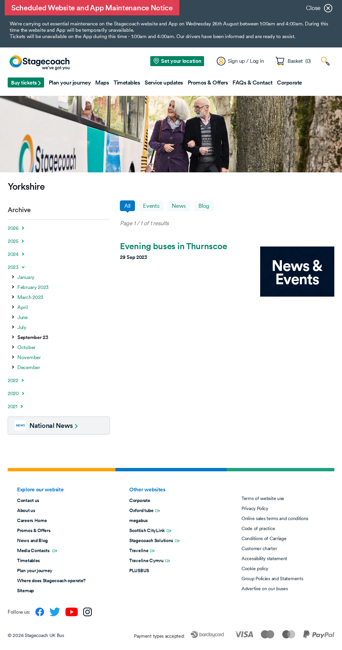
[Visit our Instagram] (87, 612)
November (29, 357)
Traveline (138, 550)
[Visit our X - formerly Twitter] (54, 612)
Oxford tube (141, 510)
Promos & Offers (34, 530)
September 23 (32, 337)
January (25, 277)
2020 (13, 393)
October (26, 347)
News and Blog (32, 540)
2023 (13, 267)
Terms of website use (262, 498)
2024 (13, 254)
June (22, 317)
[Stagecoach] (39, 63)
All (127, 205)
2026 (13, 228)
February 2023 (33, 287)
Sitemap (25, 591)
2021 (12, 406)
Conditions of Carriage (263, 538)
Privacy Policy (254, 508)
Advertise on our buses (264, 589)
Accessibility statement (264, 558)
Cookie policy (254, 568)
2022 (13, 380)
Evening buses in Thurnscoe (173, 246)
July (21, 327)
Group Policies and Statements (272, 579)
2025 (13, 241)
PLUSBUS (139, 570)
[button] (26, 82)
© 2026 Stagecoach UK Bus (36, 635)
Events (151, 205)
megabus (138, 520)
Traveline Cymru (146, 560)
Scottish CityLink (147, 530)
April (22, 307)
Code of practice (258, 528)
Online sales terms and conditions (274, 518)
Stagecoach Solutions (151, 540)
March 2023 (30, 297)
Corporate (139, 500)
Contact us (28, 500)
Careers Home (32, 520)
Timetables (28, 560)
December (28, 367)
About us (26, 510)
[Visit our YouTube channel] (71, 612)
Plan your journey (34, 570)
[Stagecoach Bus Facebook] (39, 612)
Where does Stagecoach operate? (51, 581)
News (179, 205)
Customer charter (259, 548)
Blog (203, 205)
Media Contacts (34, 550)
